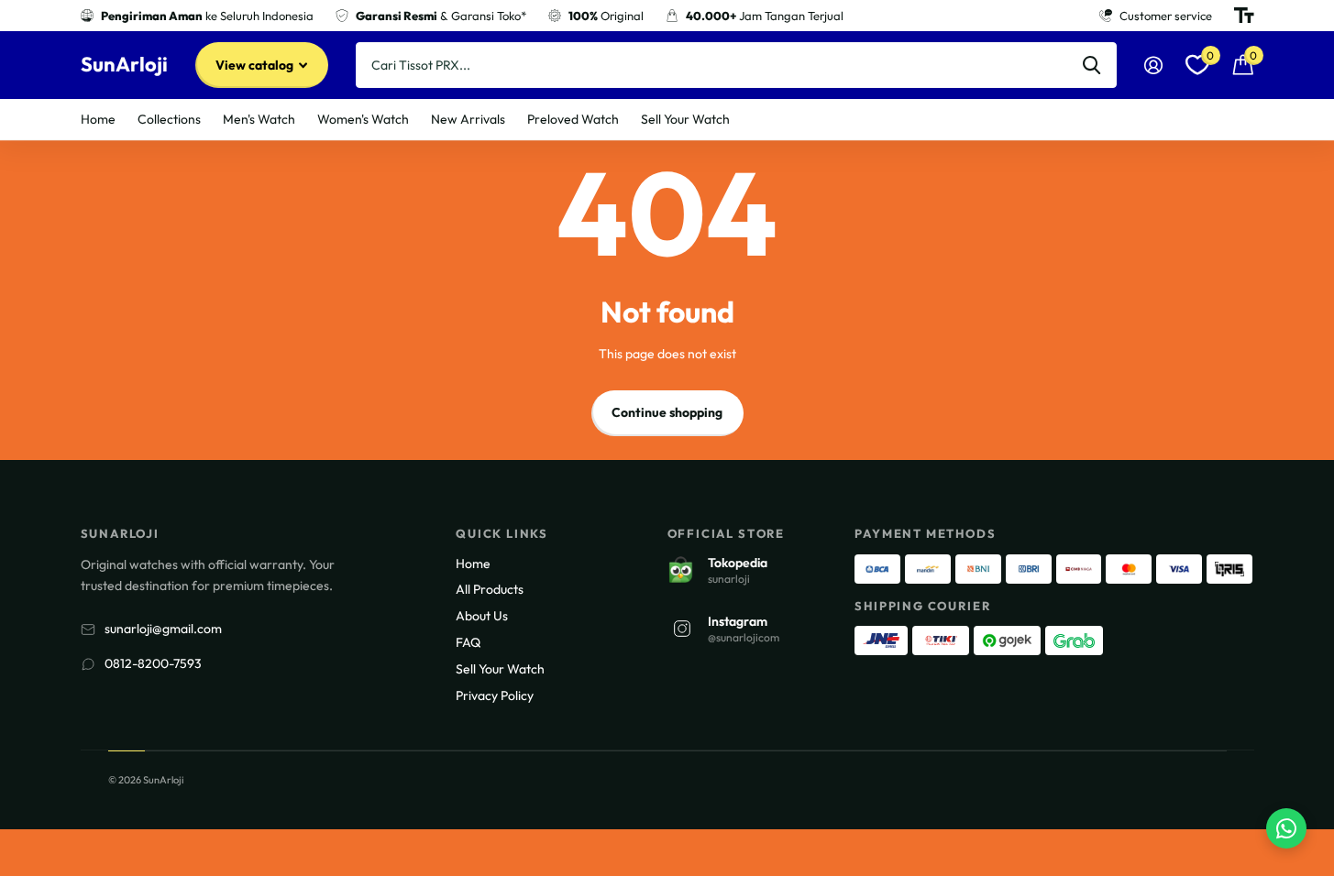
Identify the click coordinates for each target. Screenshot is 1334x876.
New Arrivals (468, 119)
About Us (482, 616)
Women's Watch (363, 119)
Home (98, 119)
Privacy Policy (495, 695)
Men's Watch (259, 119)
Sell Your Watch (685, 119)
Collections (169, 119)
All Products (490, 589)
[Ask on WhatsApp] (1286, 828)
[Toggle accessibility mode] (1244, 15)
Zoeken (1091, 65)
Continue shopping (667, 412)
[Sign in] (1153, 65)
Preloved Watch (573, 119)
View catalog (255, 65)
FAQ (468, 642)
